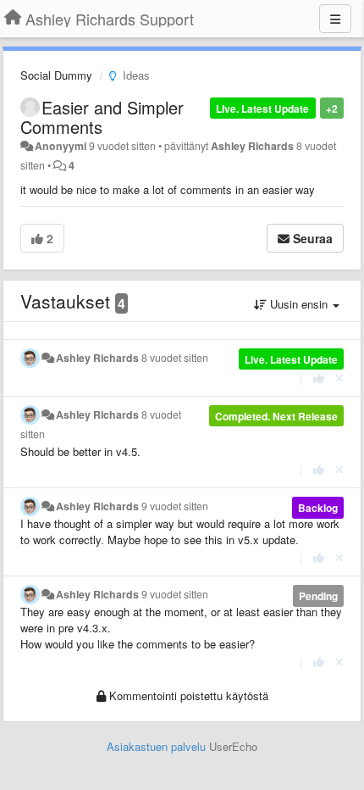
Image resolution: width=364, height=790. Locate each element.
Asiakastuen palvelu (156, 746)
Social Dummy (56, 75)
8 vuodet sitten (174, 357)
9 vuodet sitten (174, 506)
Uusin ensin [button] (299, 304)
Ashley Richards (252, 145)
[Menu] (335, 18)
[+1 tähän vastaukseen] (318, 378)
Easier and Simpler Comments (102, 117)
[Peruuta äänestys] (339, 378)
